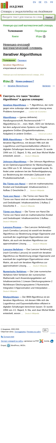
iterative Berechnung (18, 86)
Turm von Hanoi (11, 196)
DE (40, 2)
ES (45, 2)
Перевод (22, 60)
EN (34, 2)
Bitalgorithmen (11, 297)
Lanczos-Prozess (12, 227)
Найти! (49, 17)
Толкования (15, 31)
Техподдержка (20, 332)
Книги (15, 36)
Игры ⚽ (41, 36)
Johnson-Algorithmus (14, 161)
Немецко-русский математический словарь (28, 25)
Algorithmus (9, 117)
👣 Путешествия (7, 337)
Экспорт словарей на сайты (12, 341)
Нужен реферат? (25, 81)
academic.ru (12, 5)
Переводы (41, 31)
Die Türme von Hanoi (14, 183)
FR (51, 2)
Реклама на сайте (34, 332)
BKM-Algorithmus (12, 139)
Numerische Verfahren (14, 271)
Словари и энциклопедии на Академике (26, 11)
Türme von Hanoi (12, 211)
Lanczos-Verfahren (13, 249)
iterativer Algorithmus (14, 105)
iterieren (46, 86)
